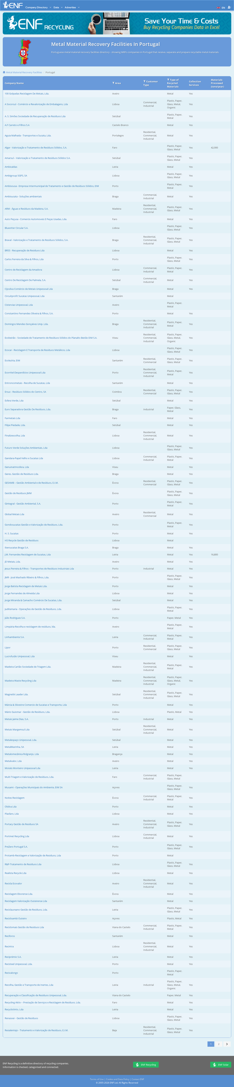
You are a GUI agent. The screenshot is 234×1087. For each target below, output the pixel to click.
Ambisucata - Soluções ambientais (23, 196)
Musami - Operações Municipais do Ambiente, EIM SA (34, 787)
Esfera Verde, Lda (14, 400)
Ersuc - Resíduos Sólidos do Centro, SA (25, 391)
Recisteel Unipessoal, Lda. (18, 964)
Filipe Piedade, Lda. (15, 425)
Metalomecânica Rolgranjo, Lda (22, 754)
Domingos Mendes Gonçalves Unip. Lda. (26, 324)
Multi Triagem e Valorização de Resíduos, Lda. (29, 777)
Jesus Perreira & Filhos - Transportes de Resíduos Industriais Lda (39, 568)
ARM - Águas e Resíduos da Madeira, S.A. (26, 208)
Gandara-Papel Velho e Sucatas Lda (24, 458)
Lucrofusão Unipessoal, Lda (20, 656)
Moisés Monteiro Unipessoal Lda (22, 768)
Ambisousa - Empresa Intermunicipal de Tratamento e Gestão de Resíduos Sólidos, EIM (52, 186)
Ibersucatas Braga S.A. (17, 547)
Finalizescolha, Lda (15, 435)
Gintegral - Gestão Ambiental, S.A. (23, 503)
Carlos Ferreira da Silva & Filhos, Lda (24, 259)
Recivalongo (11, 972)
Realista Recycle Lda (15, 873)
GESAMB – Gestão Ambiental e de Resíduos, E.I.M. (31, 482)
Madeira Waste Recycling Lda (20, 680)
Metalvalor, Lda (13, 761)
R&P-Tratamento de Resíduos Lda (23, 864)
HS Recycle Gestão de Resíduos (21, 540)
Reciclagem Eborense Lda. (19, 894)
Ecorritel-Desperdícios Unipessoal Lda (25, 372)
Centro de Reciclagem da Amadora (23, 269)
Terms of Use (97, 1079)
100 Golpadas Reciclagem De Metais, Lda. (27, 93)
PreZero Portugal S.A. (16, 846)
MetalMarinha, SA (14, 747)
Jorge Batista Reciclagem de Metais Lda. (26, 586)
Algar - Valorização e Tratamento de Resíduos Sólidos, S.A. (36, 147)
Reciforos (10, 936)
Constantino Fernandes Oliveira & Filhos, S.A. (29, 313)
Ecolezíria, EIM (12, 360)
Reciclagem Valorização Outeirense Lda (26, 901)
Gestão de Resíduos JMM (18, 493)
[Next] (227, 1044)
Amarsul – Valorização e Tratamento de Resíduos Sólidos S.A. (37, 158)
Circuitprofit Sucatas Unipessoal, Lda (24, 296)
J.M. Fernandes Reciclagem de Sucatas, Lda (28, 554)
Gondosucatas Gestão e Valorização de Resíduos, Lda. (34, 524)
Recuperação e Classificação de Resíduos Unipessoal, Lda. (36, 995)
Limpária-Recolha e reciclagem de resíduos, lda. (30, 626)
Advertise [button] (70, 7)
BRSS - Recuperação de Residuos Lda (24, 250)
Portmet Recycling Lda (17, 836)
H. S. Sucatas (11, 533)
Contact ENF (138, 1079)
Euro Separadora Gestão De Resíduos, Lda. (28, 409)
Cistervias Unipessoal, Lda (19, 304)
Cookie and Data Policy (117, 1079)
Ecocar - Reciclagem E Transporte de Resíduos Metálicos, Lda (37, 350)
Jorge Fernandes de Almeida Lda (22, 593)
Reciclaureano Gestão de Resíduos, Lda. (26, 909)
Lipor (7, 647)
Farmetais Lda (12, 418)
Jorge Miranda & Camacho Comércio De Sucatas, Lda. (33, 600)
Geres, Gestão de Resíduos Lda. (22, 474)
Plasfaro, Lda (12, 813)
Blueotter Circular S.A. (16, 228)
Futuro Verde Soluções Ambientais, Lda (26, 447)
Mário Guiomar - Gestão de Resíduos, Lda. (27, 712)
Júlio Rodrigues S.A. (15, 617)
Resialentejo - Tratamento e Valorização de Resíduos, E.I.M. (36, 1030)
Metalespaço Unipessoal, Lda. (21, 740)
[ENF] (13, 5)
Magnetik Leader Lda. (16, 694)
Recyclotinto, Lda (14, 1009)
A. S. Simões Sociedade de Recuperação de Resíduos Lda (35, 116)
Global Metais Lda (14, 514)
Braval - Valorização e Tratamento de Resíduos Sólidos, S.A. (36, 240)
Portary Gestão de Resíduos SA (21, 824)
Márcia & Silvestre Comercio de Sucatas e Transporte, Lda (36, 704)
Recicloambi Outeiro (16, 918)
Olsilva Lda (10, 806)
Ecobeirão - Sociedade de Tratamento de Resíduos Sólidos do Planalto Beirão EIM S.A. (51, 337)
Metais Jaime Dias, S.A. (17, 719)
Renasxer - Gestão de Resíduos (21, 1018)
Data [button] (56, 7)
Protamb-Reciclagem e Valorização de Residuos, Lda (33, 855)
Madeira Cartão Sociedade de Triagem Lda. (28, 666)
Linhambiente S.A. (14, 637)
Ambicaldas (11, 166)
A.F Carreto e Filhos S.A (17, 125)
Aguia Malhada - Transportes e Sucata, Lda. (28, 135)
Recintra (9, 946)
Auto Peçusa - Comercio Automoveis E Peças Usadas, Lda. (36, 219)
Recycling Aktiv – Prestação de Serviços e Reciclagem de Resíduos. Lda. (43, 1002)
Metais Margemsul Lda (17, 729)
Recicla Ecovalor (13, 883)
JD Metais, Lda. (12, 561)
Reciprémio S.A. (13, 956)
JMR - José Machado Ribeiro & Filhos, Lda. (27, 577)
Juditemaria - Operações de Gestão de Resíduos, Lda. (33, 609)
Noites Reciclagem (14, 797)
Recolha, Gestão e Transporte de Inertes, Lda (29, 985)
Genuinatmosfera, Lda (17, 467)
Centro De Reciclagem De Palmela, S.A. (25, 280)
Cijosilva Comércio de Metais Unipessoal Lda (29, 289)
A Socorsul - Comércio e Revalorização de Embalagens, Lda (36, 104)
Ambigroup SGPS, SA (16, 175)
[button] (220, 7)
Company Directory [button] (36, 7)
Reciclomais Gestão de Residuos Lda (24, 927)
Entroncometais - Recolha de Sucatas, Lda (27, 383)
